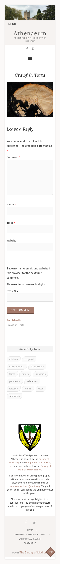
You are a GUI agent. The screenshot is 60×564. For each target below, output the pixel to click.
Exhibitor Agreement (30, 539)
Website (11, 240)
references (32, 381)
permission (14, 381)
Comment (13, 157)
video (41, 388)
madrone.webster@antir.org (25, 486)
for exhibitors (37, 366)
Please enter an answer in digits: (26, 284)
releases (13, 388)
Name (11, 204)
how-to (25, 374)
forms (12, 374)
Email (11, 222)
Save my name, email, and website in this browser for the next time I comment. (29, 273)
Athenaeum (30, 33)
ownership (41, 374)
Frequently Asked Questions (29, 534)
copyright (29, 359)
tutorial (28, 388)
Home (30, 530)
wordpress (14, 396)
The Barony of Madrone (34, 552)
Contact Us (30, 543)
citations (13, 359)
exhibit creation (16, 366)
